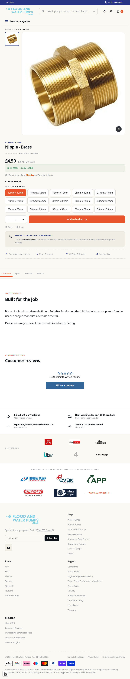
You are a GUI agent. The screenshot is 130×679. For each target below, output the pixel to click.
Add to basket (75, 219)
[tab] (12, 39)
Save (10, 227)
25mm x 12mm (83, 192)
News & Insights (12, 642)
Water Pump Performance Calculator (85, 581)
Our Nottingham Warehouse (18, 632)
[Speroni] (33, 493)
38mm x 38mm (15, 209)
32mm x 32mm (60, 201)
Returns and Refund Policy (113, 657)
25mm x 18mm (105, 192)
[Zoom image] (119, 129)
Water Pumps (74, 519)
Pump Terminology (76, 595)
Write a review (65, 385)
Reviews (28, 273)
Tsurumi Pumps (14, 142)
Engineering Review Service (80, 576)
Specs (17, 273)
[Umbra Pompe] (65, 493)
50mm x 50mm (105, 209)
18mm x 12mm (38, 192)
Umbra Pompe (12, 595)
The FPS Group (44, 530)
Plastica (8, 576)
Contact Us (73, 566)
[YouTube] (8, 547)
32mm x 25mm (38, 201)
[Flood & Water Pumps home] (20, 11)
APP (7, 566)
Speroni (8, 581)
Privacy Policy (93, 657)
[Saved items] (104, 11)
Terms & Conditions (75, 657)
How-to (40, 273)
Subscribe (52, 538)
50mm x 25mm (38, 209)
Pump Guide (73, 586)
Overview (6, 273)
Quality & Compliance (15, 637)
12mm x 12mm (15, 192)
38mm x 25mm (83, 201)
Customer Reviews (13, 628)
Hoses (70, 553)
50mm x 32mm (60, 209)
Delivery (71, 590)
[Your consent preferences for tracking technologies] (5, 673)
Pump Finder (74, 571)
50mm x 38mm (83, 209)
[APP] (97, 479)
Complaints (73, 605)
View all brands (97, 493)
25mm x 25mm (15, 201)
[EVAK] (65, 479)
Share (21, 227)
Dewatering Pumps (76, 544)
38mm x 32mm (105, 201)
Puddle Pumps (74, 524)
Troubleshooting (75, 600)
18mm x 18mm (60, 192)
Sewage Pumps (75, 534)
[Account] (111, 11)
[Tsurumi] (33, 479)
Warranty (72, 610)
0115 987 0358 (29, 239)
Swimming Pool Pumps (78, 539)
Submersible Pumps (77, 529)
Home (8, 29)
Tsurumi (9, 590)
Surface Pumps (74, 548)
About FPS (10, 623)
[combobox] (68, 11)
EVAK (7, 571)
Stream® (9, 586)
